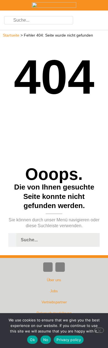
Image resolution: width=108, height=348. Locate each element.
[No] (99, 330)
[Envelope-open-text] (60, 267)
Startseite (11, 35)
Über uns (54, 280)
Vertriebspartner (54, 302)
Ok (32, 339)
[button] (97, 20)
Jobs (54, 291)
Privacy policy (68, 339)
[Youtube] (48, 267)
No (45, 339)
